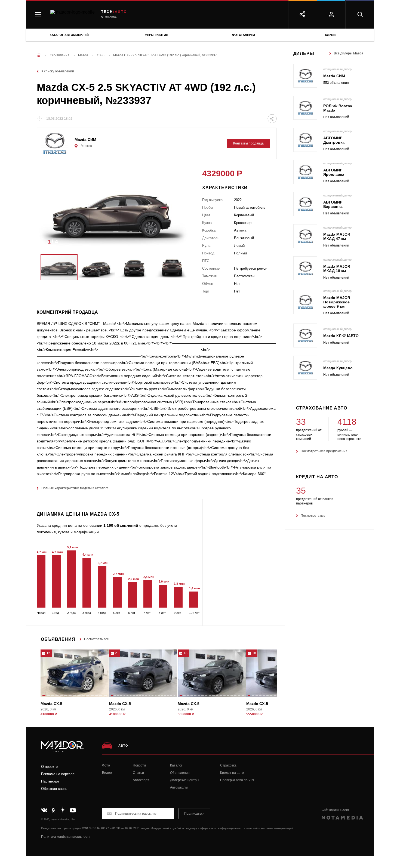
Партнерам (50, 781)
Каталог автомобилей (69, 34)
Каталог (176, 765)
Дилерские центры (184, 780)
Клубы (330, 34)
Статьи (138, 772)
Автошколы (179, 787)
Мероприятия (156, 34)
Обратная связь (54, 789)
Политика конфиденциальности (66, 837)
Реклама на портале (58, 774)
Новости (139, 765)
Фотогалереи (243, 34)
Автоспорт (141, 780)
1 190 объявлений (120, 525)
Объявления (180, 772)
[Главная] (39, 55)
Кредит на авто (232, 772)
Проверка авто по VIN (237, 780)
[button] (181, 243)
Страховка (228, 765)
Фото (106, 765)
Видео (107, 772)
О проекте (49, 767)
